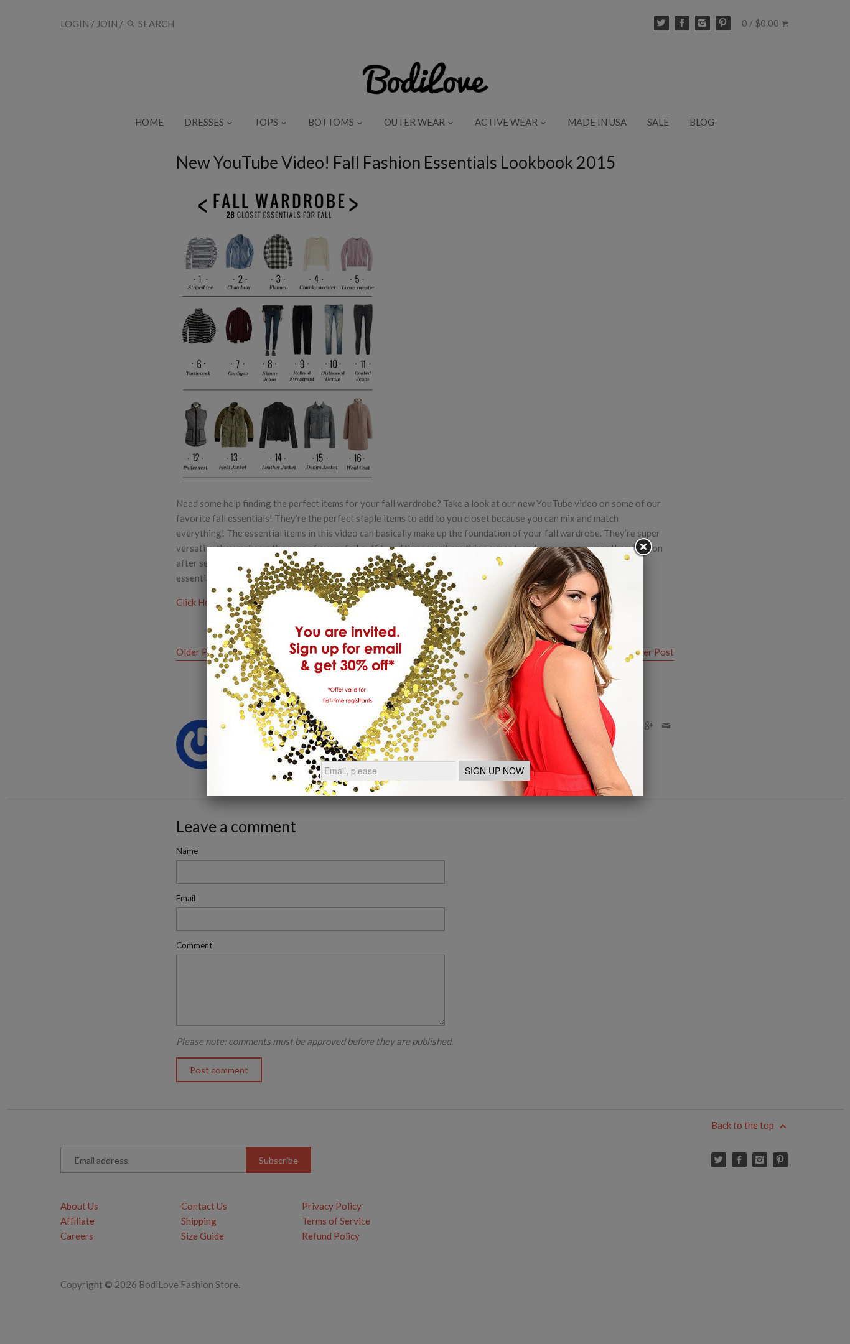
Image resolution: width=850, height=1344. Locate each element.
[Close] (643, 547)
